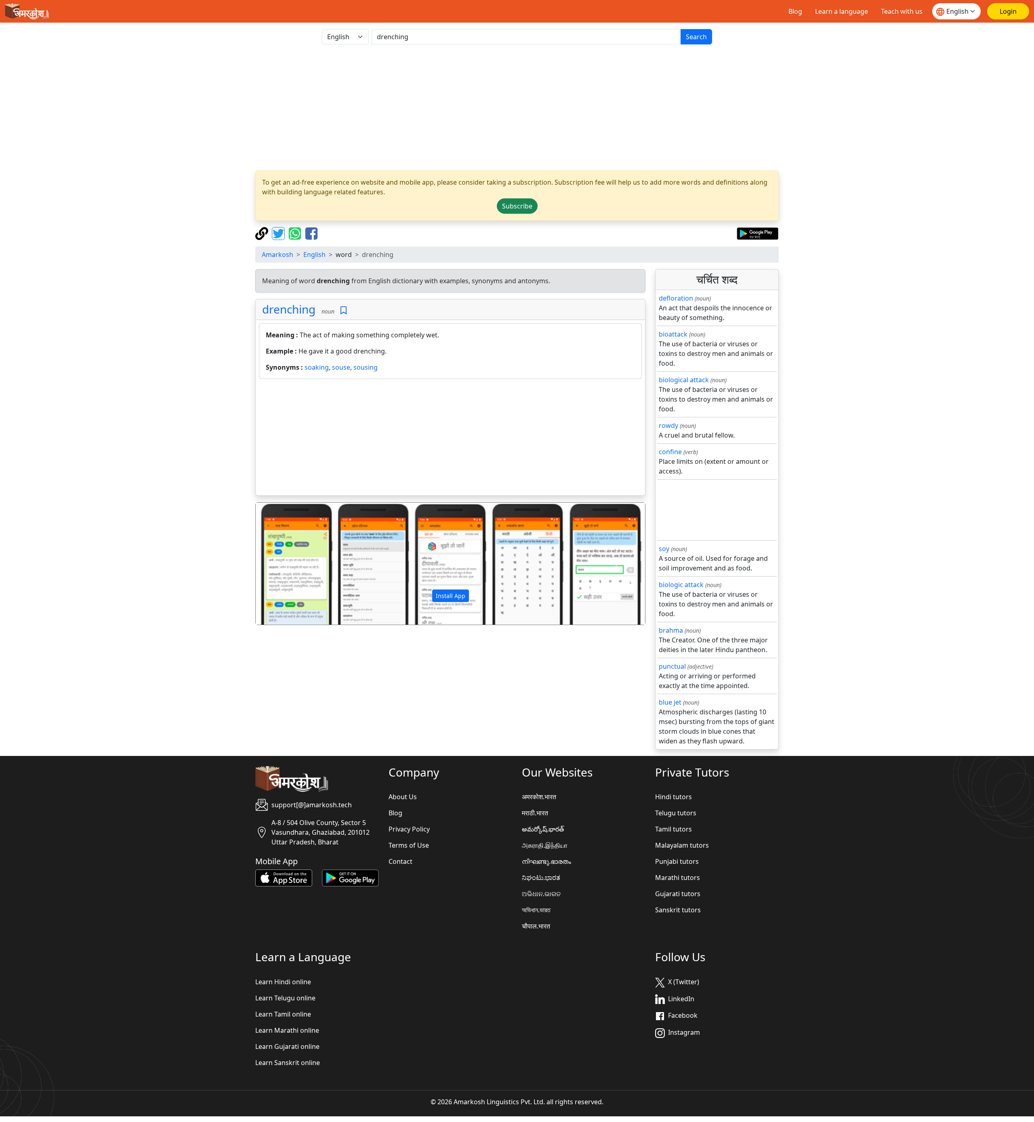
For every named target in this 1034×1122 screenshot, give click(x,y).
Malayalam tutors (682, 845)
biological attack (684, 379)
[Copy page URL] (262, 232)
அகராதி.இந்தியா (544, 845)
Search (696, 36)
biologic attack (681, 584)
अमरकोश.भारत (539, 796)
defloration (676, 298)
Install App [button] (450, 596)
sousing (365, 367)
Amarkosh (277, 254)
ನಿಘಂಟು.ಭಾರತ (541, 877)
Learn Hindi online (283, 981)
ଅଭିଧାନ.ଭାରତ (541, 893)
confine (670, 451)
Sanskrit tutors (678, 909)
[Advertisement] (517, 107)
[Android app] (350, 877)
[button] (285, 564)
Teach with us (902, 11)
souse (341, 367)
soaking (317, 367)
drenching (288, 309)
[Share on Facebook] (311, 232)
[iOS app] (283, 877)
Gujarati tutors (677, 893)
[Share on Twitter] (279, 232)
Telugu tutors (675, 812)
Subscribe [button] (517, 206)
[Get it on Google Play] (757, 232)
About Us (403, 796)
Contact (400, 861)
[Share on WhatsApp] (295, 232)
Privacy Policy (409, 829)
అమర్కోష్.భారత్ (543, 829)
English (314, 254)
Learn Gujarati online (287, 1046)
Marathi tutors (677, 877)
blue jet (670, 702)
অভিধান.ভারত (536, 909)
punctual (672, 666)
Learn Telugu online (285, 998)
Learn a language (841, 11)
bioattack (673, 334)
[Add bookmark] (343, 310)
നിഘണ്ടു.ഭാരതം (546, 861)
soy (664, 548)
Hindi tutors (673, 796)
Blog (795, 11)
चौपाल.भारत (536, 926)
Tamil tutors (673, 829)
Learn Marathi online (287, 1030)
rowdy (668, 425)
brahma (671, 630)
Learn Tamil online (283, 1014)
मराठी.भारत (535, 812)
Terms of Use (409, 845)
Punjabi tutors (677, 861)
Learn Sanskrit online (287, 1062)
